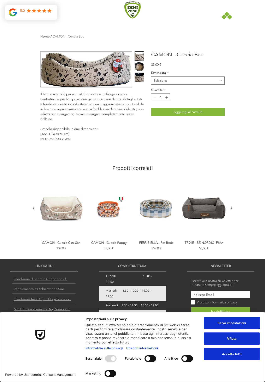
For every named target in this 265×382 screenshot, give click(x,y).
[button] (191, 141)
